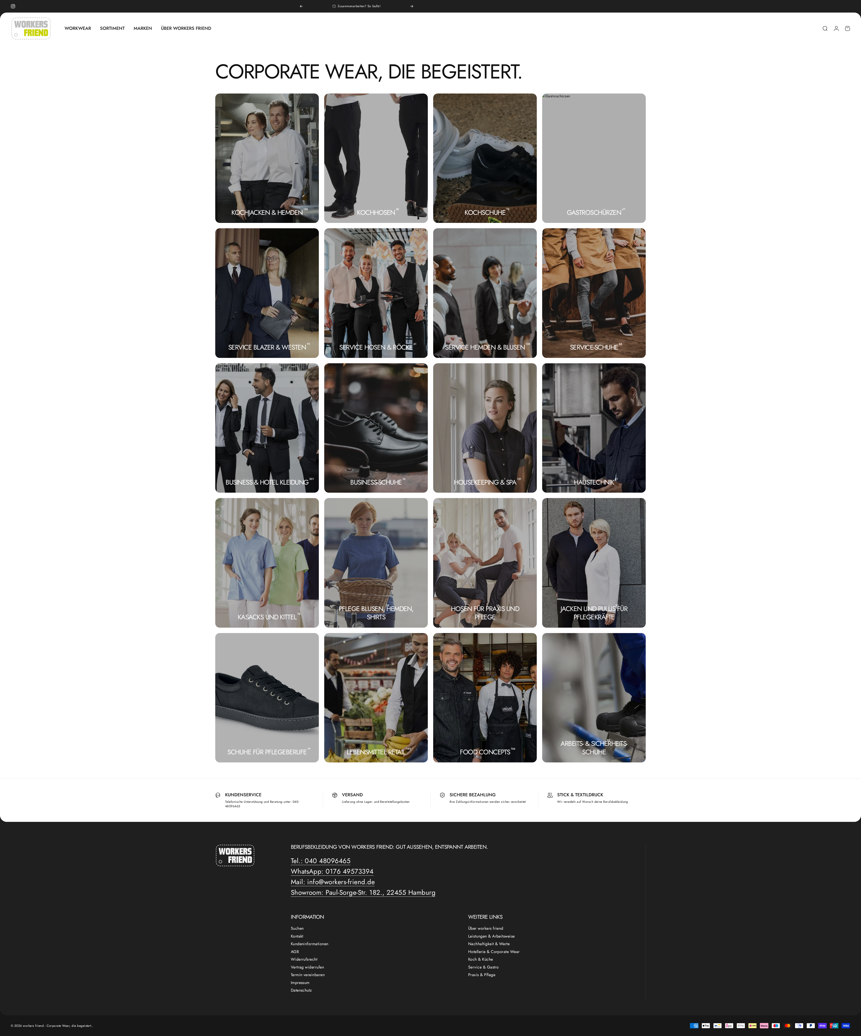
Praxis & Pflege (481, 974)
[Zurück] (301, 6)
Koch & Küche (480, 959)
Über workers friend (485, 928)
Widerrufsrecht (304, 959)
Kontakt (297, 936)
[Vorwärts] (412, 6)
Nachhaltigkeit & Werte (489, 944)
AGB (295, 951)
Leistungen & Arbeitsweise (491, 936)
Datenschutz (301, 990)
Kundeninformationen (309, 944)
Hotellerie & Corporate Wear (494, 951)
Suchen (297, 928)
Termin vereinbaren (308, 974)
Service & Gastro (483, 967)
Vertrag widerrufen (307, 967)
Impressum (300, 982)
